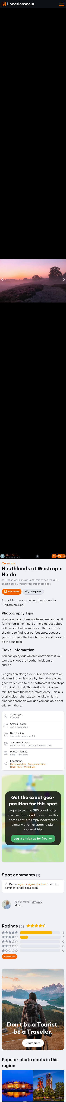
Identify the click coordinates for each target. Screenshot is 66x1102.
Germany (8, 563)
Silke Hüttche (11, 555)
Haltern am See (18, 764)
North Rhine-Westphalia (22, 767)
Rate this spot (9, 956)
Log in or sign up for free (31, 838)
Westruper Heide (36, 764)
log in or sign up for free (27, 579)
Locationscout (18, 4)
